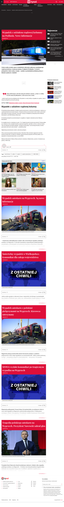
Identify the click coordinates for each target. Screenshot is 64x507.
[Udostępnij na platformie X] (44, 150)
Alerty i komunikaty (40, 5)
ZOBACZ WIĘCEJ (35, 154)
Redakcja (19, 484)
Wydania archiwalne (6, 486)
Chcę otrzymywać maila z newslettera (52, 487)
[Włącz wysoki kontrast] (7, 1)
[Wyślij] (61, 484)
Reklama (19, 488)
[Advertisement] (32, 20)
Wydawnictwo (20, 483)
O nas (19, 481)
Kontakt (19, 486)
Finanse (20, 4)
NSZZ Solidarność (13, 1)
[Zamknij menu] (1, 2)
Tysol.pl (61, 499)
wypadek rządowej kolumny (26, 154)
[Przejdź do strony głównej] (30, 2)
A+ (6, 1)
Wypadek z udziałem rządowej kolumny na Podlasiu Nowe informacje (22, 10)
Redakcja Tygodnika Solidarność (8, 481)
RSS (17, 499)
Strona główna (4, 10)
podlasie (13, 154)
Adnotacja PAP (5, 488)
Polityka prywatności (5, 499)
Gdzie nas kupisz (5, 484)
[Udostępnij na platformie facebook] (43, 150)
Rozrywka (49, 4)
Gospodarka (15, 4)
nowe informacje (7, 154)
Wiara (35, 4)
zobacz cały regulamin (53, 495)
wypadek (18, 154)
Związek (9, 4)
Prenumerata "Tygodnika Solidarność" (9, 483)
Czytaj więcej (58, 56)
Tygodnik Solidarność (26, 5)
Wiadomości (4, 4)
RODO (10, 499)
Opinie (54, 4)
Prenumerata (59, 4)
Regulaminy (14, 499)
